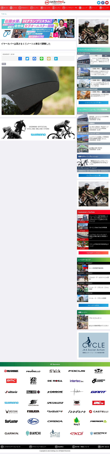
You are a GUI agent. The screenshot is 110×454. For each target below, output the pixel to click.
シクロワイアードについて (12, 447)
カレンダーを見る (93, 305)
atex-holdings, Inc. (53, 451)
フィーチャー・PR (71, 8)
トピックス (46, 8)
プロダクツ (24, 8)
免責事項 (60, 447)
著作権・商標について (82, 447)
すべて (6, 8)
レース (15, 8)
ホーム (4, 14)
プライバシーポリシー (39, 447)
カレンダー (105, 8)
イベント (94, 8)
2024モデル (104, 171)
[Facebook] (34, 58)
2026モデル (82, 171)
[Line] (41, 58)
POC (3, 64)
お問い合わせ (105, 447)
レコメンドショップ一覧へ (93, 102)
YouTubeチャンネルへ (93, 253)
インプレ (36, 8)
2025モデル (93, 171)
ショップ (84, 8)
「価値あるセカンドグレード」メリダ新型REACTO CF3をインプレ (99, 162)
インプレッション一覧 (93, 175)
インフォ (58, 8)
